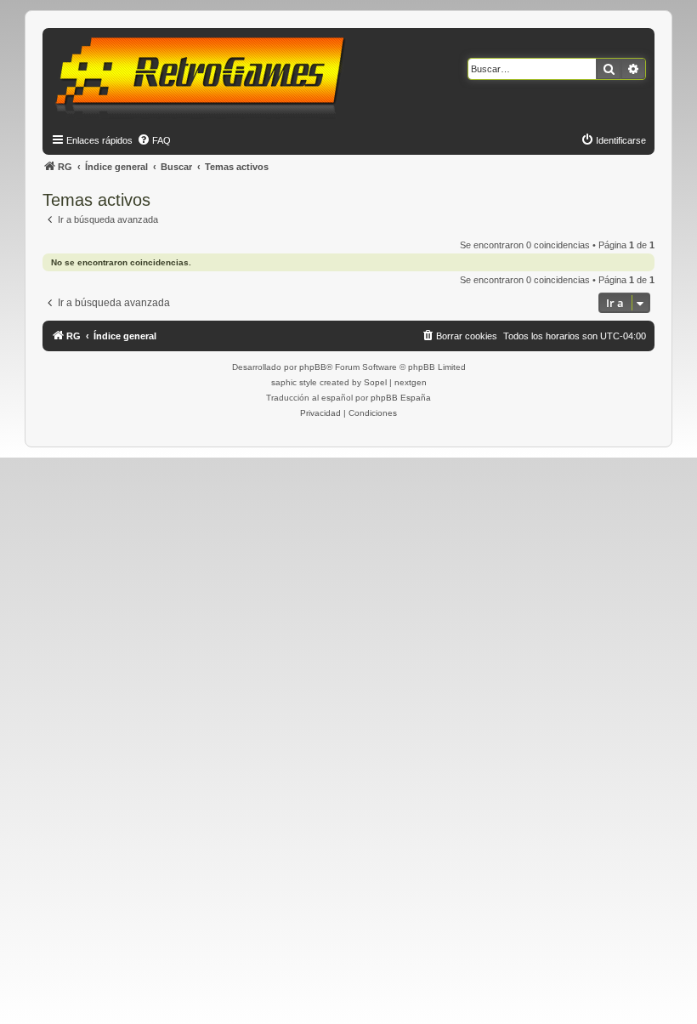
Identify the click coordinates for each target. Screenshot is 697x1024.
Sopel (375, 382)
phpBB (312, 367)
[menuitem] (154, 140)
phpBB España (401, 397)
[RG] (205, 76)
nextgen (410, 382)
